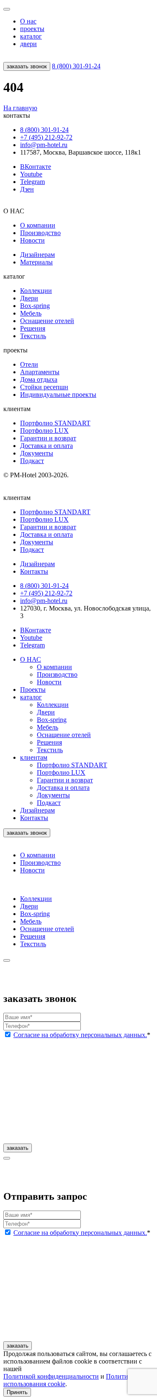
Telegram (32, 181)
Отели (29, 364)
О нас (28, 21)
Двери (29, 298)
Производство (40, 232)
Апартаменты (39, 371)
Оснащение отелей (47, 320)
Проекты (33, 689)
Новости (32, 240)
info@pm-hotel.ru (43, 144)
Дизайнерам (37, 254)
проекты (32, 28)
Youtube (31, 174)
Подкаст (32, 460)
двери (28, 43)
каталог (31, 36)
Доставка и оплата (46, 445)
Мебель (30, 313)
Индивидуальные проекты (58, 394)
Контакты (34, 817)
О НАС (30, 659)
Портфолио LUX (44, 430)
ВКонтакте (35, 166)
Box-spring (35, 305)
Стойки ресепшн (44, 387)
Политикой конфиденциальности (51, 1376)
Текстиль (33, 335)
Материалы (36, 262)
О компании (37, 225)
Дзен (27, 189)
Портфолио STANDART (55, 423)
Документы (36, 453)
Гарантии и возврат (48, 438)
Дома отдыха (38, 379)
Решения (32, 328)
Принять (17, 1392)
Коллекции (36, 290)
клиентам (33, 757)
